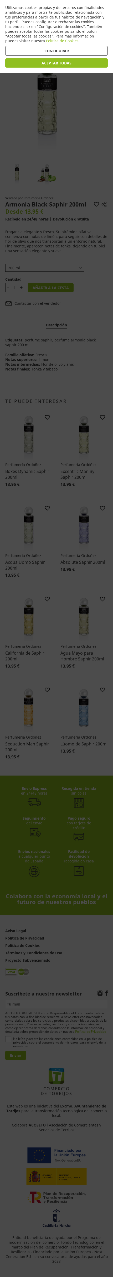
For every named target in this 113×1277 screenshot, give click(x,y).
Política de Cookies (62, 40)
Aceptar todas (56, 62)
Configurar (56, 50)
